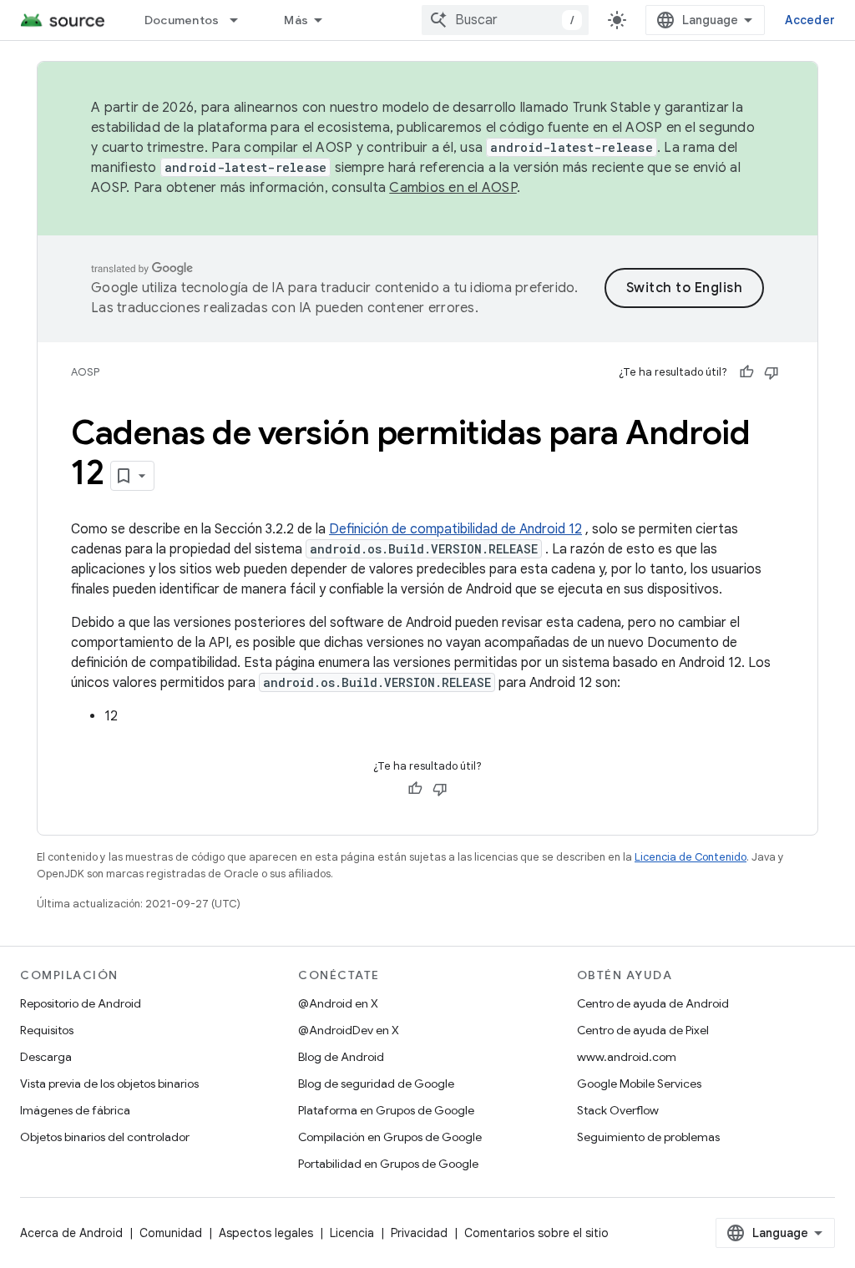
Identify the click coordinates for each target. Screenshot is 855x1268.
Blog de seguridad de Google (376, 1083)
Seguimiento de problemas (648, 1136)
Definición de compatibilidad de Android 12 (455, 529)
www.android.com (626, 1056)
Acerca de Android (71, 1233)
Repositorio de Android (80, 1003)
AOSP (85, 372)
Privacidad (419, 1233)
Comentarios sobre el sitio (536, 1233)
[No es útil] (771, 372)
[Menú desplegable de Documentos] (241, 20)
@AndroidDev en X (348, 1030)
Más (296, 20)
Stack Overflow (618, 1110)
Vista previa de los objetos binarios (109, 1083)
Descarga (46, 1056)
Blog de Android (341, 1056)
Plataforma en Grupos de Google (386, 1110)
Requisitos (46, 1030)
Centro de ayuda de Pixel (643, 1030)
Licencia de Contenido (690, 857)
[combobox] (505, 20)
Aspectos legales (266, 1233)
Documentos (182, 20)
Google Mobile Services (639, 1083)
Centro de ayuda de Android (653, 1003)
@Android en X (338, 1003)
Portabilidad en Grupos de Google (388, 1163)
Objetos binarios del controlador (105, 1136)
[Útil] (746, 372)
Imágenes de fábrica (75, 1110)
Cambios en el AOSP (453, 187)
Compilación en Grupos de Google (390, 1136)
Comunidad (170, 1233)
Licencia (352, 1233)
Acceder (810, 20)
